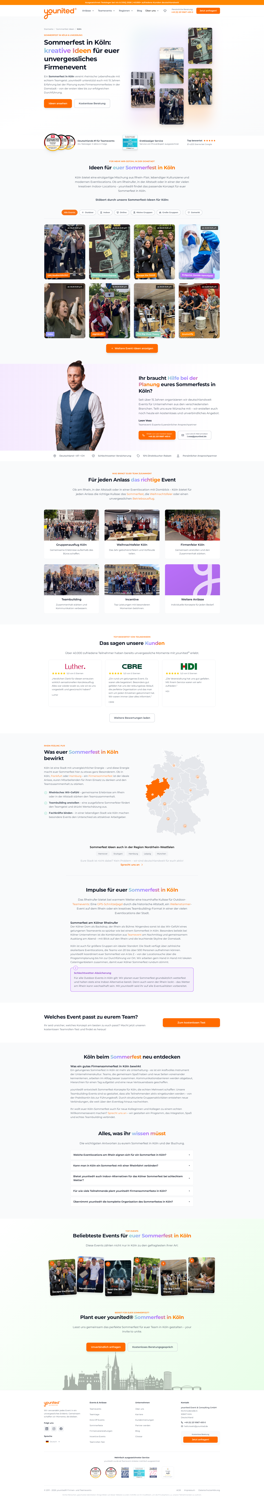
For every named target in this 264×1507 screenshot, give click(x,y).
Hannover (103, 853)
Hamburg (75, 776)
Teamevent (134, 934)
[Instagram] (54, 1429)
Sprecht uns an (117, 1113)
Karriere (139, 1414)
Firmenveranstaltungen (101, 1431)
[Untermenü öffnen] (93, 10)
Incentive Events (97, 1436)
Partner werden (142, 1425)
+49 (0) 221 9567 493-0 (182, 12)
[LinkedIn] (47, 1429)
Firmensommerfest (100, 776)
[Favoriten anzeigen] (165, 11)
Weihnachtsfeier (161, 494)
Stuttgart (118, 853)
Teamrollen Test (97, 1442)
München (161, 853)
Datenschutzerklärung (209, 1490)
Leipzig (147, 853)
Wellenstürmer (180, 904)
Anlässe (86, 10)
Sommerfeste (96, 1425)
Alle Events (69, 212)
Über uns (150, 10)
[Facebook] (61, 1429)
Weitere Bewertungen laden (132, 717)
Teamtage (94, 1414)
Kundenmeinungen (144, 1420)
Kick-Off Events (97, 1420)
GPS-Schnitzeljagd (110, 904)
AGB (178, 1490)
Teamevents (105, 10)
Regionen (124, 10)
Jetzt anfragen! (208, 10)
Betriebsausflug (143, 498)
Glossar (138, 1436)
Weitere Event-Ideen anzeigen (134, 348)
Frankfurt (56, 776)
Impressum (189, 1490)
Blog (139, 10)
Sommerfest (135, 494)
